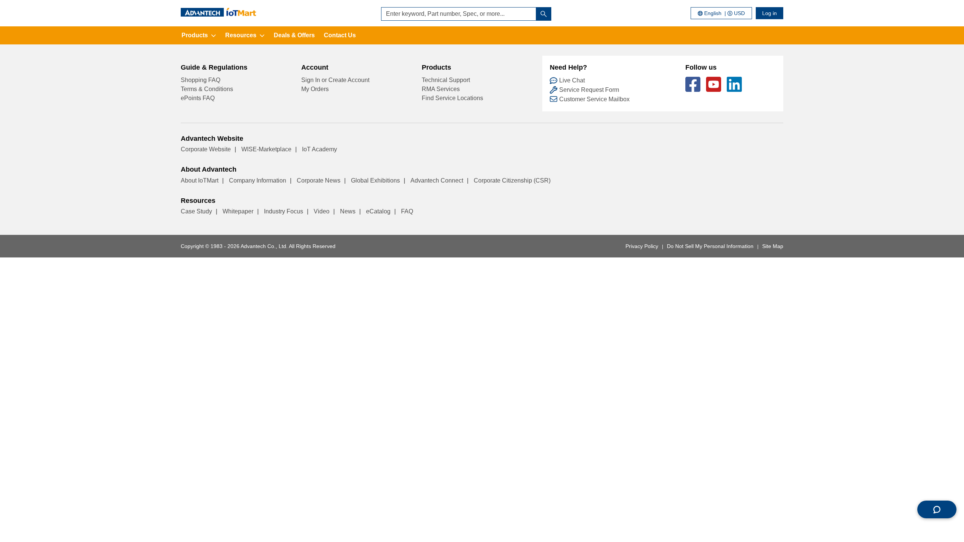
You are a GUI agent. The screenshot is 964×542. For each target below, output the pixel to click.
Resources (240, 35)
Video (321, 211)
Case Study (196, 211)
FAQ (407, 211)
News (347, 211)
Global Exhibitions (375, 180)
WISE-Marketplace (266, 149)
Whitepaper (238, 211)
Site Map (772, 246)
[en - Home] (218, 12)
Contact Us (340, 35)
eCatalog (378, 211)
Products (195, 35)
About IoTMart (199, 180)
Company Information (257, 180)
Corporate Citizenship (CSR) (512, 180)
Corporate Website (206, 149)
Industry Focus (283, 211)
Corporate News (318, 180)
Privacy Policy (641, 246)
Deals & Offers (294, 35)
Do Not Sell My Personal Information (710, 246)
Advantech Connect (436, 180)
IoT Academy (319, 149)
